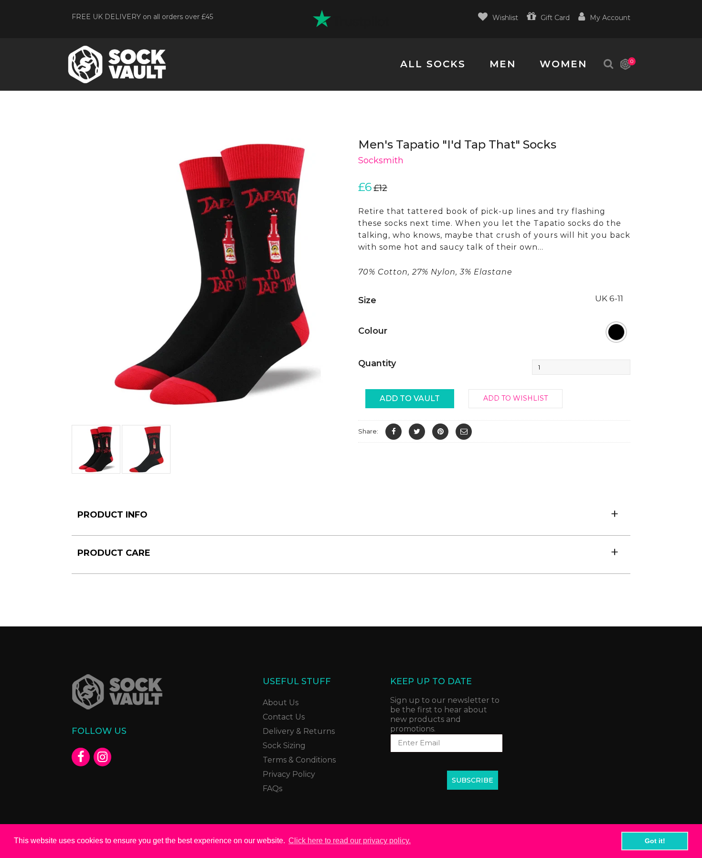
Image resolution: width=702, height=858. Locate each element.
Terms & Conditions (299, 759)
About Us (280, 702)
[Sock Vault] (117, 64)
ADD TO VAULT (410, 398)
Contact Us (284, 716)
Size (367, 300)
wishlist (505, 17)
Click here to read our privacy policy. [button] (349, 841)
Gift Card (555, 17)
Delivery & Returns (299, 731)
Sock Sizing (284, 745)
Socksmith (381, 160)
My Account (610, 17)
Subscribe (472, 780)
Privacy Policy (289, 774)
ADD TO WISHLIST (515, 398)
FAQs (272, 788)
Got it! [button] (655, 841)
